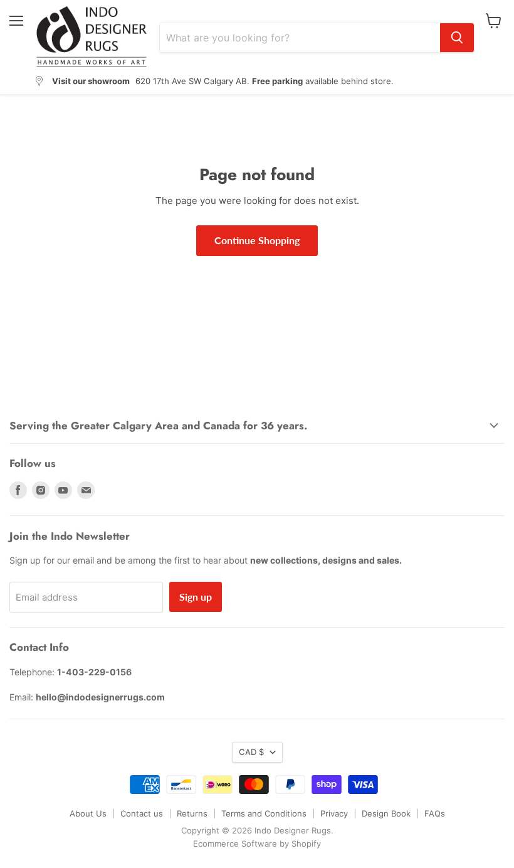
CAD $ (251, 752)
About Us (88, 813)
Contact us (141, 813)
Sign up (195, 597)
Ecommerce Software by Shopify (257, 844)
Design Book (386, 813)
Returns (192, 813)
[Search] (457, 37)
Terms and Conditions (264, 813)
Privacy (334, 813)
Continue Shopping (257, 240)
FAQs (434, 813)
